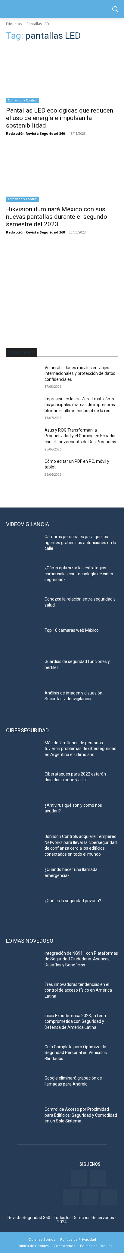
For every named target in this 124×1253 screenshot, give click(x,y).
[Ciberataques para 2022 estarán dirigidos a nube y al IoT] (23, 783)
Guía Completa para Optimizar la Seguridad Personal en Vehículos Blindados (76, 1052)
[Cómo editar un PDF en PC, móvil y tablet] (23, 470)
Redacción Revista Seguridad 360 (35, 133)
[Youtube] (90, 1197)
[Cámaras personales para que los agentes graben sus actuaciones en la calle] (23, 545)
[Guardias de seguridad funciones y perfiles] (23, 670)
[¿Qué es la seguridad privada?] (23, 909)
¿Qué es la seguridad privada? (73, 900)
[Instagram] (109, 1197)
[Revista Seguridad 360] (61, 9)
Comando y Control (22, 100)
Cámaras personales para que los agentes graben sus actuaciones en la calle (80, 542)
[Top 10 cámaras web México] (23, 639)
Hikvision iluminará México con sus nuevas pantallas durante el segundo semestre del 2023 (56, 217)
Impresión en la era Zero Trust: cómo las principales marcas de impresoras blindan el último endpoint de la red (80, 404)
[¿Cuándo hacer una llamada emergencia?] (23, 878)
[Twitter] (98, 1178)
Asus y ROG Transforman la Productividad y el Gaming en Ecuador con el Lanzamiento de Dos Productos (80, 436)
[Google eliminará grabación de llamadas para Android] (23, 1087)
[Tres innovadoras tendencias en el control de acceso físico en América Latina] (23, 993)
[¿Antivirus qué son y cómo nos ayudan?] (23, 814)
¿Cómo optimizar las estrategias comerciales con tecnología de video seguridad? (79, 573)
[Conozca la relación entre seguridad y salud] (23, 608)
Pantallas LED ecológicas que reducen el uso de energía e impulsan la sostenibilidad (59, 118)
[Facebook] (79, 1178)
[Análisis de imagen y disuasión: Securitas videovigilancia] (23, 702)
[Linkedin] (71, 1197)
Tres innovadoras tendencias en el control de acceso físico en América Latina (78, 990)
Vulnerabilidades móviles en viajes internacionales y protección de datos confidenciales (80, 373)
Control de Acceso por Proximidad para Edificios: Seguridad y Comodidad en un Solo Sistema (81, 1115)
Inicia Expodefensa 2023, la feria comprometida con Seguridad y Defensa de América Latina (75, 1021)
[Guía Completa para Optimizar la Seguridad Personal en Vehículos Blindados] (23, 1056)
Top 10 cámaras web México (72, 630)
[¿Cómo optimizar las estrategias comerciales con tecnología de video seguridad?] (23, 577)
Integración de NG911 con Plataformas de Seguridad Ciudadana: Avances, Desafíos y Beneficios (81, 959)
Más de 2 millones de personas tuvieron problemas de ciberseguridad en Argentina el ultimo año (80, 748)
